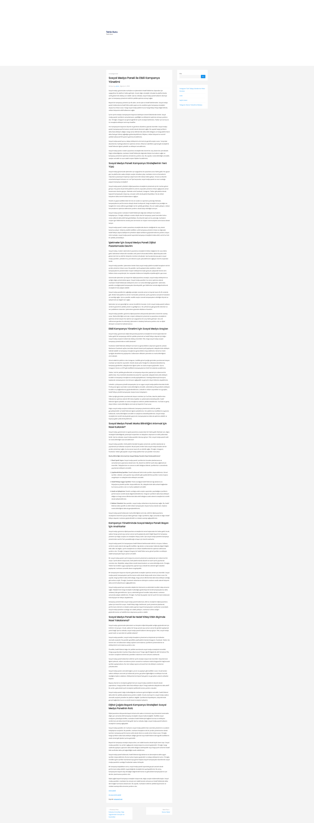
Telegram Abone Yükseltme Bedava (190, 105)
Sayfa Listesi (183, 100)
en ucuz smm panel (115, 795)
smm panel (112, 791)
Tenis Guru (112, 31)
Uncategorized (113, 74)
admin (117, 86)
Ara (180, 74)
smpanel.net (118, 799)
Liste (181, 96)
